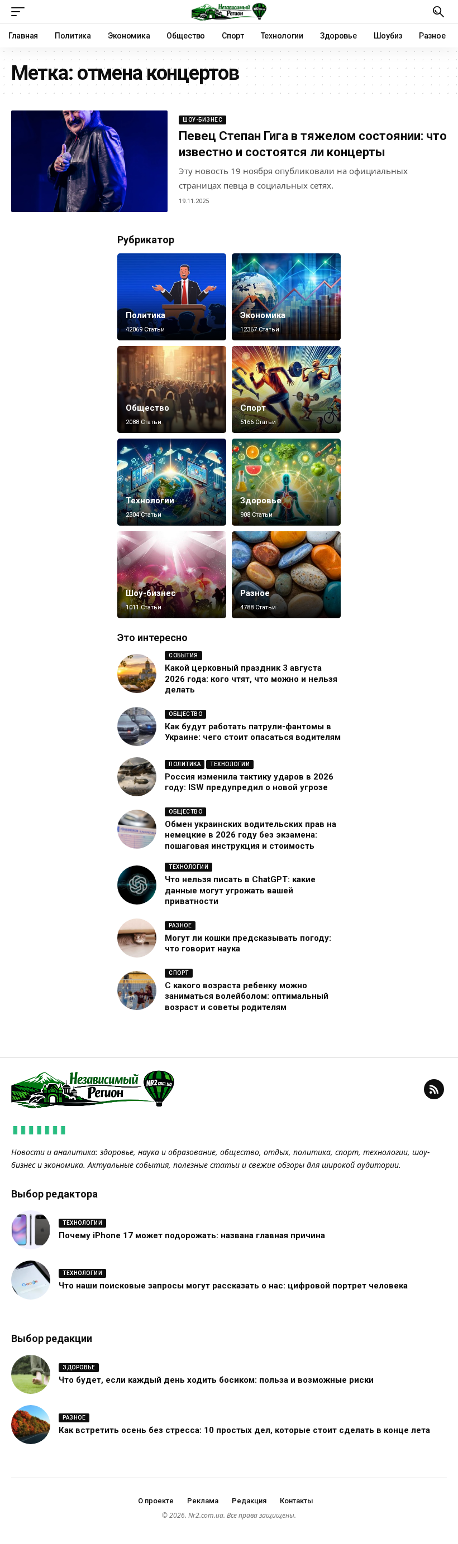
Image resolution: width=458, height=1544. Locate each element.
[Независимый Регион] (229, 11)
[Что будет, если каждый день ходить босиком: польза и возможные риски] (30, 1374)
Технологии (150, 501)
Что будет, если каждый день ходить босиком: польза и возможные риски (216, 1380)
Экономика (262, 315)
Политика (145, 315)
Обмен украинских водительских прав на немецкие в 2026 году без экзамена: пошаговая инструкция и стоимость (250, 835)
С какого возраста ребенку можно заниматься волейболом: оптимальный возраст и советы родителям (246, 996)
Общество (147, 408)
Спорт (253, 408)
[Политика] (171, 296)
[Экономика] (286, 296)
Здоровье (261, 501)
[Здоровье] (286, 482)
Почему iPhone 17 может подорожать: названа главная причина (192, 1235)
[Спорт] (286, 389)
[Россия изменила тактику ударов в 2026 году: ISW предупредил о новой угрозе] (136, 776)
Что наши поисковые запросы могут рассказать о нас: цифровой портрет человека (233, 1286)
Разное (255, 593)
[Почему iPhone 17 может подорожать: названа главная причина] (30, 1229)
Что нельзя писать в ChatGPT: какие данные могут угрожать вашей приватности (240, 890)
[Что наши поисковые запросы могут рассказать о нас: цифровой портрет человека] (30, 1280)
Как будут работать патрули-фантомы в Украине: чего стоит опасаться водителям (253, 732)
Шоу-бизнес (202, 120)
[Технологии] (171, 482)
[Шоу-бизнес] (171, 574)
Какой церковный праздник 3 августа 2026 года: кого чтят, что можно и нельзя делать (251, 679)
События (183, 655)
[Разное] (286, 574)
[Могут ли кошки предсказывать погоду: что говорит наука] (136, 938)
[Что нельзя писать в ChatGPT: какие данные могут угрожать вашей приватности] (136, 885)
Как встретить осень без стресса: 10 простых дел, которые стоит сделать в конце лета (244, 1430)
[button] (20, 11)
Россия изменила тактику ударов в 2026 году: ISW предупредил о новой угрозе (249, 782)
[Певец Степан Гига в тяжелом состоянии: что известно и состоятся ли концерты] (89, 161)
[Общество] (171, 389)
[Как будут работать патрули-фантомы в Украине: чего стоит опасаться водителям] (136, 726)
